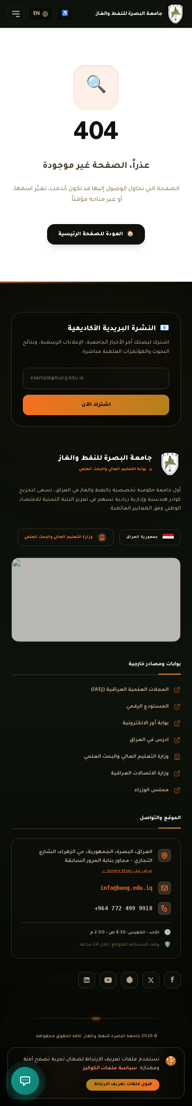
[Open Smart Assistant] (25, 1081)
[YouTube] (108, 980)
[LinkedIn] (86, 980)
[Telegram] (129, 980)
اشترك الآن (96, 405)
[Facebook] (172, 980)
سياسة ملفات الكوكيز (110, 1068)
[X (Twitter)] (151, 980)
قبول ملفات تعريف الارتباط (123, 1084)
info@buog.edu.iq (126, 888)
